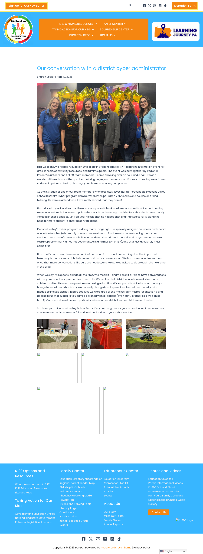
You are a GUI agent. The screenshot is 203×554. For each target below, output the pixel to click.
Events (63, 525)
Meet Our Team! (114, 516)
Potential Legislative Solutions (33, 522)
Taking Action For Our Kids (71, 29)
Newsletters (67, 500)
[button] (130, 5)
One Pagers (66, 512)
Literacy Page (23, 492)
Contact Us (158, 512)
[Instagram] (160, 5)
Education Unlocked (160, 479)
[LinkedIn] (112, 539)
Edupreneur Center (115, 29)
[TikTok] (165, 5)
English (168, 551)
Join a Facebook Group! (74, 521)
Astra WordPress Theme (116, 547)
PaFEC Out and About (161, 487)
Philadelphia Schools (72, 487)
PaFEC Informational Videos (165, 483)
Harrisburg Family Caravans (165, 495)
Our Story (110, 512)
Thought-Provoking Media (75, 495)
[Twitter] (149, 5)
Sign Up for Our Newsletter (26, 6)
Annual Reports (113, 524)
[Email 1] (154, 5)
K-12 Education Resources (31, 488)
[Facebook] (144, 5)
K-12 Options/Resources (76, 24)
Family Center (113, 24)
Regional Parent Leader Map (77, 483)
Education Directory (116, 479)
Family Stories (68, 516)
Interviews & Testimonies (163, 491)
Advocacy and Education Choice (35, 514)
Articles (108, 491)
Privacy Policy (142, 547)
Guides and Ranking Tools (75, 504)
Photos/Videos (79, 35)
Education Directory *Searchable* (80, 479)
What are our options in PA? (32, 484)
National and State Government (35, 518)
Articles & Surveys (70, 491)
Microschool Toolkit (116, 483)
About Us (106, 35)
